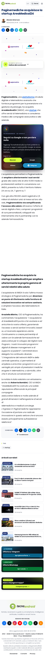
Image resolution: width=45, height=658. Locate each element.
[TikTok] (35, 623)
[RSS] (41, 623)
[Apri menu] (42, 3)
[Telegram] (16, 30)
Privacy (32, 654)
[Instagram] (15, 623)
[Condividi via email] (25, 30)
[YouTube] (20, 623)
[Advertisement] (22, 231)
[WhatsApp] (21, 30)
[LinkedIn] (12, 30)
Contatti (24, 654)
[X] (7, 30)
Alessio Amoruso (13, 20)
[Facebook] (3, 30)
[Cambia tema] (28, 3)
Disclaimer (14, 654)
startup (33, 110)
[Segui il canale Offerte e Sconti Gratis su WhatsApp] (30, 623)
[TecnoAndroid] (10, 3)
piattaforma (28, 97)
